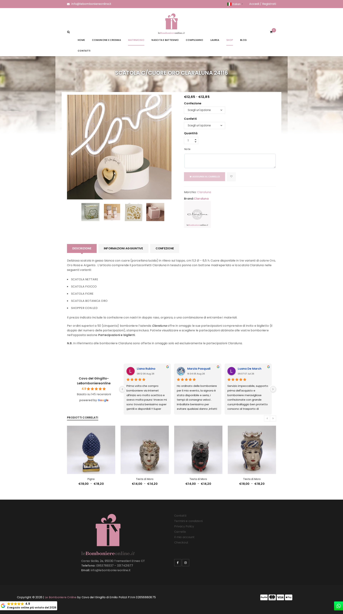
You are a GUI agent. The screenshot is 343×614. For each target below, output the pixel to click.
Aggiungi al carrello (206, 176)
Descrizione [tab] (81, 248)
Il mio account (184, 537)
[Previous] (122, 389)
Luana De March (249, 369)
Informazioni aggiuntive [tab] (123, 248)
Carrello (180, 532)
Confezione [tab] (165, 248)
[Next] (273, 389)
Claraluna (204, 192)
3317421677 (125, 566)
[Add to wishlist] (231, 176)
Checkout (181, 542)
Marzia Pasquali (198, 369)
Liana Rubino (146, 369)
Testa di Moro (144, 479)
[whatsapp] (338, 605)
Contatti (180, 516)
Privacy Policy (184, 526)
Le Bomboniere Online (60, 597)
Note (187, 149)
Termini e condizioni (188, 521)
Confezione (193, 103)
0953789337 (105, 566)
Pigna (91, 479)
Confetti (190, 119)
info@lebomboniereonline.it (91, 4)
